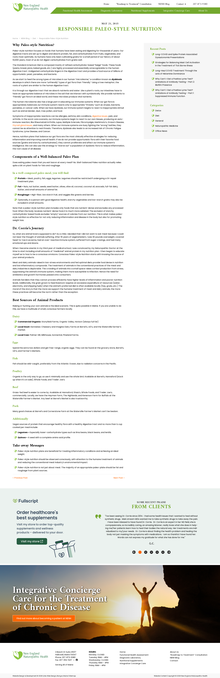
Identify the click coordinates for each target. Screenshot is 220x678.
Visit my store (30, 541)
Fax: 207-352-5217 (63, 660)
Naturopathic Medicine (166, 125)
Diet (157, 115)
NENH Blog (163, 4)
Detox (158, 110)
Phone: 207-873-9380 (65, 657)
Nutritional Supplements (143, 11)
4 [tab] (157, 552)
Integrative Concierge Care (176, 11)
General (159, 120)
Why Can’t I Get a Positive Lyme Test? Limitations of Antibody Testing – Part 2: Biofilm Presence (175, 81)
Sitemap (72, 676)
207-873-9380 (200, 4)
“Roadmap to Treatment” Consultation (133, 4)
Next (169, 552)
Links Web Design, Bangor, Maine (55, 676)
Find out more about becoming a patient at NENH (44, 618)
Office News (161, 131)
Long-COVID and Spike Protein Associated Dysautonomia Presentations (176, 56)
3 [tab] (151, 552)
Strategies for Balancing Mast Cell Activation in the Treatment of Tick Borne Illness (177, 64)
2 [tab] (145, 552)
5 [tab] (163, 552)
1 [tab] (140, 552)
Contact (180, 4)
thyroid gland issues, (23, 125)
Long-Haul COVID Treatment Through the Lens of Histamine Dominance (176, 72)
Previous (134, 552)
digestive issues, (100, 116)
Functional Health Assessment (77, 11)
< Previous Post (20, 477)
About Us (202, 11)
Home (106, 4)
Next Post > (119, 477)
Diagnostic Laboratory (111, 11)
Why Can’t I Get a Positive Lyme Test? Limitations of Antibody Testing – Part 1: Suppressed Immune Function (174, 93)
